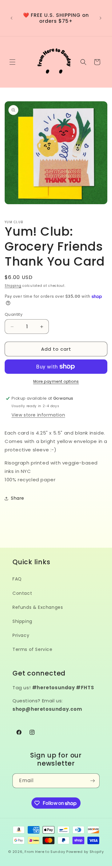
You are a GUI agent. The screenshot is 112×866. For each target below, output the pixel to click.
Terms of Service (32, 649)
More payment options (56, 381)
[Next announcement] (100, 18)
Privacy (20, 635)
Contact (22, 593)
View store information (38, 415)
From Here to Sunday (45, 851)
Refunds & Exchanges (37, 607)
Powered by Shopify (85, 851)
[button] (12, 62)
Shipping (13, 285)
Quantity (13, 314)
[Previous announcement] (11, 18)
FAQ (17, 579)
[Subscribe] (92, 780)
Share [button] (17, 498)
